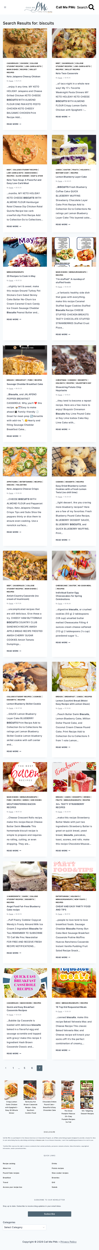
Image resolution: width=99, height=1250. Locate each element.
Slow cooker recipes (60, 1173)
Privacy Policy (68, 1241)
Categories (9, 1222)
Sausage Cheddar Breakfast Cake (25, 384)
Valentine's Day (83, 383)
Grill (53, 1182)
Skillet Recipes (72, 69)
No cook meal (84, 586)
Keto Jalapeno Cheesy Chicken (23, 76)
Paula (11, 81)
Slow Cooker (22, 176)
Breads (10, 380)
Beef (58, 63)
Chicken (24, 63)
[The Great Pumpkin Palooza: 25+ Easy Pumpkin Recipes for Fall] (67, 1094)
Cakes (59, 170)
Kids (58, 1003)
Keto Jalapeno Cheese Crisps (23, 489)
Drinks (87, 797)
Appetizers (12, 482)
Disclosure (49, 1132)
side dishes (36, 800)
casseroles (12, 63)
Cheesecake (61, 586)
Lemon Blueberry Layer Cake (71, 177)
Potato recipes (58, 1168)
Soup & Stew (37, 176)
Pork (30, 380)
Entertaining (26, 482)
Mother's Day (62, 173)
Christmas (61, 380)
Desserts (82, 380)
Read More (14, 124)
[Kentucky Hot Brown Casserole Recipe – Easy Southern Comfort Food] (30, 1090)
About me (7, 1168)
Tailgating (21, 485)
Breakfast (21, 380)
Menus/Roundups (15, 272)
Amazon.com (40, 1140)
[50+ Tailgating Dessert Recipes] (86, 1094)
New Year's (79, 899)
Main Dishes (12, 69)
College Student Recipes (25, 170)
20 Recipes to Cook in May (21, 276)
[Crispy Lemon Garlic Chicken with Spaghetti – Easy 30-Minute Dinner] (11, 1090)
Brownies (55, 1178)
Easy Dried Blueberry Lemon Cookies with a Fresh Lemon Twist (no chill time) (71, 489)
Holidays (84, 170)
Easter (67, 170)
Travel (5, 1182)
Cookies (72, 380)
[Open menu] (5, 7)
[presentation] (25, 43)
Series (26, 800)
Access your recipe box (12, 1187)
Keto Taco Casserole (67, 73)
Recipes (24, 69)
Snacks (10, 485)
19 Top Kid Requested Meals (71, 1007)
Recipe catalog (9, 1163)
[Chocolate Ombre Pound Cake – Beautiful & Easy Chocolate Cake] (48, 1090)
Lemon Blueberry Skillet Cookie (24, 704)
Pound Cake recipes (11, 1173)
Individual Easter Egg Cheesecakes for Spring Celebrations (69, 595)
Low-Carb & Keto (33, 66)
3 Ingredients (13, 896)
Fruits (75, 170)
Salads (54, 1187)
